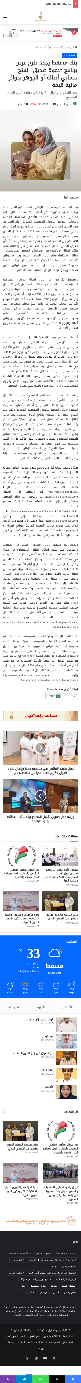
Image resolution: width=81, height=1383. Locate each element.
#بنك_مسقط (17, 1260)
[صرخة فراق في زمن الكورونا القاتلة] (66, 1058)
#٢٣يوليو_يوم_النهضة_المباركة (36, 1279)
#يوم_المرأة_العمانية (66, 1279)
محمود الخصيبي (64, 104)
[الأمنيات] (66, 1092)
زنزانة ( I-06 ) (46, 1070)
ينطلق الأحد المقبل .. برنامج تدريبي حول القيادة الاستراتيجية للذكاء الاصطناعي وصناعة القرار (61, 875)
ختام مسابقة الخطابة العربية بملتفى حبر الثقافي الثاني (62, 916)
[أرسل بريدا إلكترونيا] (54, 104)
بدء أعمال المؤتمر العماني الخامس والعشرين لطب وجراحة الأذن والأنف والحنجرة (21, 873)
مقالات (31, 1292)
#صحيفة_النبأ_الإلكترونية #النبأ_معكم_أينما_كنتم (52, 1273)
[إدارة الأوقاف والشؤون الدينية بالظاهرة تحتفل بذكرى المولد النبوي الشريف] (21, 901)
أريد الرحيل (47, 1036)
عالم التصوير (34, 1336)
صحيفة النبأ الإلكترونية (22, 1330)
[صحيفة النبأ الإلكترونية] (40, 16)
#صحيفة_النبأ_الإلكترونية (64, 1266)
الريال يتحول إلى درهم (40, 1019)
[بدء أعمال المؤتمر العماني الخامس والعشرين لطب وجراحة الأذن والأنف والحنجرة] (21, 856)
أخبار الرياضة (69, 1336)
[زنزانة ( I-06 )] (66, 1075)
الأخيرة (41, 1007)
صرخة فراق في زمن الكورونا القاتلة (33, 1053)
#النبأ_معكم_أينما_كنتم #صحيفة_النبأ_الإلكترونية (52, 1260)
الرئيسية (70, 47)
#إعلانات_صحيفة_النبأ (66, 1254)
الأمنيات (49, 1086)
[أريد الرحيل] (66, 1041)
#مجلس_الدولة (16, 1273)
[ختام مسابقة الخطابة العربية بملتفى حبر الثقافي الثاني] (60, 901)
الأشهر (67, 1007)
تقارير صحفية (53, 1342)
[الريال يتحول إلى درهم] (66, 1024)
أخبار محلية (41, 47)
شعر (23, 1286)
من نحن (40, 1348)
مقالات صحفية (35, 1342)
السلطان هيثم (69, 1286)
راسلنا (11, 1342)
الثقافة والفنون (51, 1336)
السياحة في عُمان (15, 1336)
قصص (56, 1292)
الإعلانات (21, 1342)
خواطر (54, 1286)
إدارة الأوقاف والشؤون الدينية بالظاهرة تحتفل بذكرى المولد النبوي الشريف (22, 918)
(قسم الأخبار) (56, 47)
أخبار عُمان (67, 1342)
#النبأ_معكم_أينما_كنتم (20, 1254)
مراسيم (43, 1292)
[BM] (40, 33)
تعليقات (14, 1007)
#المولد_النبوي (43, 1254)
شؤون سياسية (38, 1286)
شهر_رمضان (70, 1292)
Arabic (51, 696)
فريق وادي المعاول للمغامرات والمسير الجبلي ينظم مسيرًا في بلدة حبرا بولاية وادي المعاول (61, 1193)
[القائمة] (5, 17)
